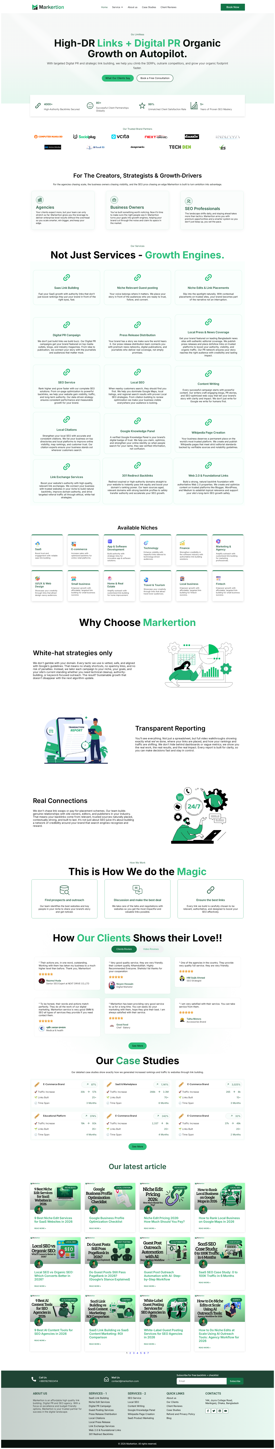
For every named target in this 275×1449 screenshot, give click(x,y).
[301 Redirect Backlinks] (137, 465)
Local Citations (67, 429)
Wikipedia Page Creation (208, 432)
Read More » (40, 1228)
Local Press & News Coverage (208, 332)
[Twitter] (213, 1410)
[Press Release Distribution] (137, 324)
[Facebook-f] (208, 1410)
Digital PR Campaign (66, 335)
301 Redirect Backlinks (137, 475)
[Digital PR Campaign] (66, 324)
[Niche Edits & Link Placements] (208, 277)
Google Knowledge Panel (137, 431)
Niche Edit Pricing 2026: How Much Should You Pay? (164, 1219)
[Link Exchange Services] (66, 466)
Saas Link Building (66, 288)
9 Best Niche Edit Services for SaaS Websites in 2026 (53, 1219)
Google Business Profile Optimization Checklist (106, 1219)
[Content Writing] (208, 373)
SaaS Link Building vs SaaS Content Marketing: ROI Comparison (109, 1333)
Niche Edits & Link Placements (208, 288)
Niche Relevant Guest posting (137, 288)
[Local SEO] (137, 372)
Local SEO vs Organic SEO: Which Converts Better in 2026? (53, 1275)
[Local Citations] (66, 419)
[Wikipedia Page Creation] (208, 422)
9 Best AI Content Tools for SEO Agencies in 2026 (53, 1331)
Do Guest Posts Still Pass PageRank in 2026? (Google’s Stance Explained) (109, 1275)
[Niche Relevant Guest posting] (137, 277)
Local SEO (137, 382)
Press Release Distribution (138, 335)
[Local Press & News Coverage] (208, 322)
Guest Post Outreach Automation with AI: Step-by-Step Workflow (162, 1275)
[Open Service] (122, 7)
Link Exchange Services (66, 477)
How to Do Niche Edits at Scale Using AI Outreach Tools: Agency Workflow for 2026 (219, 1335)
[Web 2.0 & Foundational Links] (208, 465)
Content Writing (208, 384)
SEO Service (66, 382)
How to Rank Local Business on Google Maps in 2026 (219, 1219)
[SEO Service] (66, 372)
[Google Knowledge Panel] (137, 420)
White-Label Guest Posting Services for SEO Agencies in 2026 (163, 1333)
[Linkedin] (219, 1410)
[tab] (124, 949)
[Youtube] (225, 1410)
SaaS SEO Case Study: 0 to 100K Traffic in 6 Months (218, 1274)
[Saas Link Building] (66, 277)
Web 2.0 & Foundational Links (208, 475)
